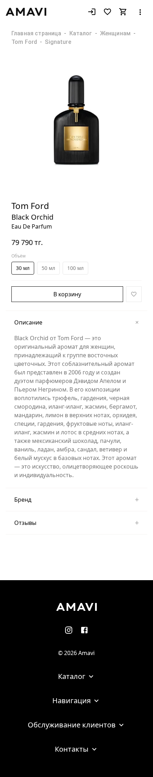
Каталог (80, 33)
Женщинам (115, 33)
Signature (58, 42)
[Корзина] (123, 12)
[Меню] (140, 11)
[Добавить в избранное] (134, 294)
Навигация (71, 700)
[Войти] (92, 12)
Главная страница (36, 33)
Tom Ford (24, 42)
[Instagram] (69, 629)
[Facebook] (84, 629)
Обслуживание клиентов (72, 725)
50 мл (48, 268)
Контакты (72, 749)
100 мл (75, 268)
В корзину (67, 294)
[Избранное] (107, 12)
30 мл (23, 268)
